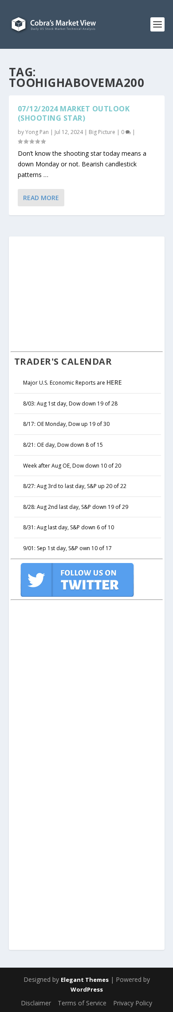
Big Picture (102, 132)
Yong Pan (37, 132)
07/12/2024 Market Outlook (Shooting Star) (74, 113)
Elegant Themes (85, 980)
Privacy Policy (132, 1003)
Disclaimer (36, 1003)
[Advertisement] (77, 292)
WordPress (87, 989)
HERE (114, 382)
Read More (41, 197)
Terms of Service (82, 1003)
